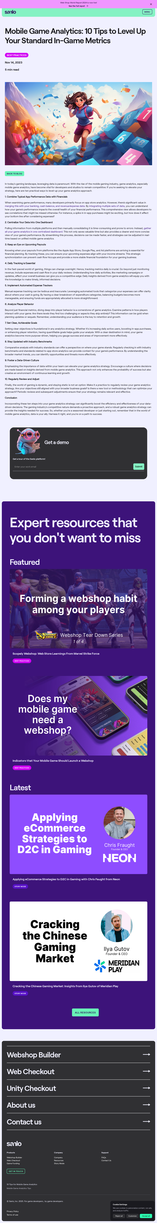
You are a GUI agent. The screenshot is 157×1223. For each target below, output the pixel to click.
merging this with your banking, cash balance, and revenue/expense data (45, 205)
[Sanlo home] (73, 12)
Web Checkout (13, 1160)
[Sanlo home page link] (14, 1143)
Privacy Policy (13, 1211)
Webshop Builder (14, 1157)
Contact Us (106, 1160)
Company (58, 1157)
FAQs (103, 1157)
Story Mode (59, 1163)
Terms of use (12, 1215)
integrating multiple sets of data (107, 205)
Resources (59, 1160)
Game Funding (13, 1163)
